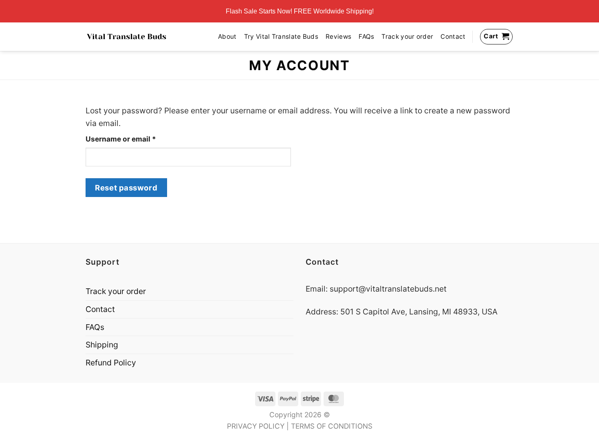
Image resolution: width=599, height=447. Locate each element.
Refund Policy (111, 362)
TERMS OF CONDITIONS (331, 426)
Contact (452, 36)
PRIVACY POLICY (255, 426)
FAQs (366, 36)
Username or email (136, 138)
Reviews (338, 36)
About (227, 36)
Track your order (407, 36)
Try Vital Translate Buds (281, 36)
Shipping (102, 345)
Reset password (126, 187)
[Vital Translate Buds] (127, 37)
